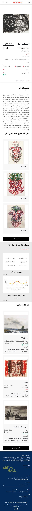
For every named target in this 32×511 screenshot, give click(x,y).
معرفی (27, 81)
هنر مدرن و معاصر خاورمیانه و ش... (18, 438)
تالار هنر (12, 502)
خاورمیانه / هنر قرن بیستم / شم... (18, 394)
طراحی (27, 54)
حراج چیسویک (15, 440)
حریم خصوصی (7, 505)
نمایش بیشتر (16, 448)
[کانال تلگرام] (17, 509)
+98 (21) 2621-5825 (23, 492)
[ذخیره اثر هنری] (4, 48)
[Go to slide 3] (3, 274)
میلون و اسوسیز (15, 396)
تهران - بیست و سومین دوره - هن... (18, 349)
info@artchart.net (23, 497)
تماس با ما (21, 505)
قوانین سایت (14, 505)
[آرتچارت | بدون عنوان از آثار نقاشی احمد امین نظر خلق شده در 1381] (16, 23)
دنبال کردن (8, 43)
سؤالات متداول (16, 506)
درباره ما (26, 505)
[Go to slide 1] (6, 274)
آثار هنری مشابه (20, 81)
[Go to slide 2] (4, 274)
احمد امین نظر (23, 44)
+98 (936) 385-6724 (11, 492)
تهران (13, 351)
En (3, 2)
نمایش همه (16, 239)
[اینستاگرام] (15, 509)
